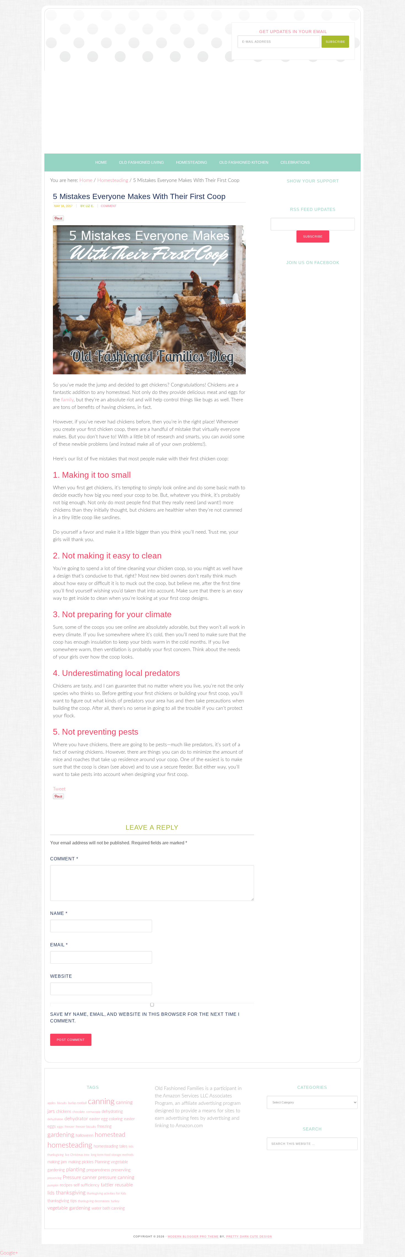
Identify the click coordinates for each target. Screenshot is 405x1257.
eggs (60, 1126)
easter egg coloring (106, 1119)
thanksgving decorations (94, 1201)
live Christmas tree (77, 1154)
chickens (63, 1112)
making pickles (80, 1162)
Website (61, 976)
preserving (54, 1178)
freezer (69, 1126)
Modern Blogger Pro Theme (193, 1236)
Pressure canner (80, 1177)
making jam (57, 1162)
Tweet (59, 789)
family (67, 399)
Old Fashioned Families (113, 34)
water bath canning (108, 1208)
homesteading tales (110, 1146)
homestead (110, 1135)
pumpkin (52, 1185)
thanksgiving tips (62, 1201)
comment (109, 206)
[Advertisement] (202, 112)
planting (75, 1169)
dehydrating (112, 1112)
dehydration (55, 1119)
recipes (66, 1185)
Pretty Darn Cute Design (249, 1236)
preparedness (98, 1170)
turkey (115, 1201)
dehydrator (76, 1118)
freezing (104, 1126)
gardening (60, 1135)
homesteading (69, 1145)
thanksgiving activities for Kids (106, 1193)
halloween (84, 1136)
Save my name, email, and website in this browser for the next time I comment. (144, 1017)
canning (101, 1101)
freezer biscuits (86, 1126)
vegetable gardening (68, 1208)
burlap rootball (77, 1103)
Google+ (9, 1253)
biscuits (62, 1103)
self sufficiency (86, 1185)
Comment (64, 858)
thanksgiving (70, 1193)
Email (59, 944)
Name (59, 913)
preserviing (121, 1170)
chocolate (78, 1111)
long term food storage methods (112, 1154)
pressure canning (116, 1177)
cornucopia (93, 1111)
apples (51, 1103)
